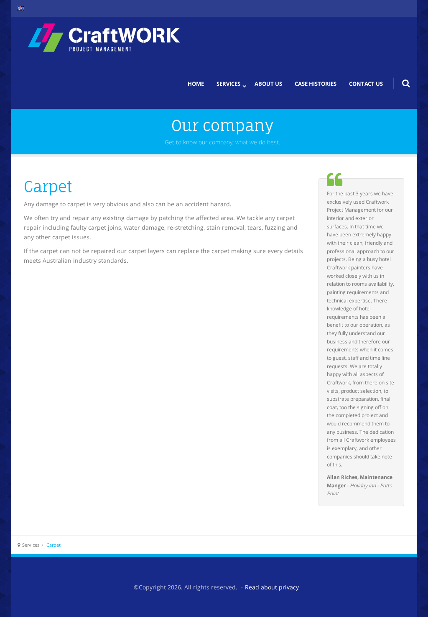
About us (268, 83)
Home (196, 83)
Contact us (366, 83)
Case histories (315, 83)
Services (228, 83)
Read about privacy (272, 587)
